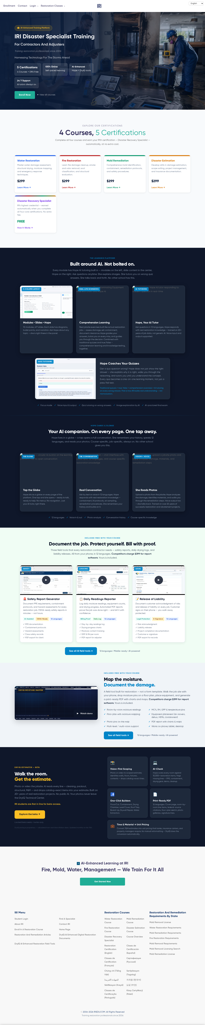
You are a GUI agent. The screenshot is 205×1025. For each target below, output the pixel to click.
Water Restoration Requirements (165, 928)
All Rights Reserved (115, 1012)
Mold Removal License (160, 922)
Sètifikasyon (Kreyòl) (113, 985)
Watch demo (84, 713)
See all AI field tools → (81, 651)
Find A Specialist (67, 919)
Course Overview (135, 937)
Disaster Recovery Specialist (113, 938)
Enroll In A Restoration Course (29, 930)
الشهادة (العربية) (111, 980)
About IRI (19, 924)
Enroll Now (25, 95)
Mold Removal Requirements (163, 944)
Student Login (21, 919)
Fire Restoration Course (112, 930)
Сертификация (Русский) (134, 960)
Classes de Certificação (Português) (110, 994)
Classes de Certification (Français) (110, 962)
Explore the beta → (29, 814)
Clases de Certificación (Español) (133, 949)
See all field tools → (118, 735)
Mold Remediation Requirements (165, 933)
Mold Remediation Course (135, 921)
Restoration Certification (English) (110, 949)
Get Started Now (102, 882)
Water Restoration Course (113, 921)
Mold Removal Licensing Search (164, 949)
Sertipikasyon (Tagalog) (133, 973)
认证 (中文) (132, 985)
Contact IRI (64, 924)
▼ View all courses (46, 95)
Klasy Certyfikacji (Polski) (135, 992)
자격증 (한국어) (134, 980)
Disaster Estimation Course (136, 930)
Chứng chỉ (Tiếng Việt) (112, 973)
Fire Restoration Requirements (164, 938)
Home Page (64, 930)
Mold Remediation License (162, 954)
